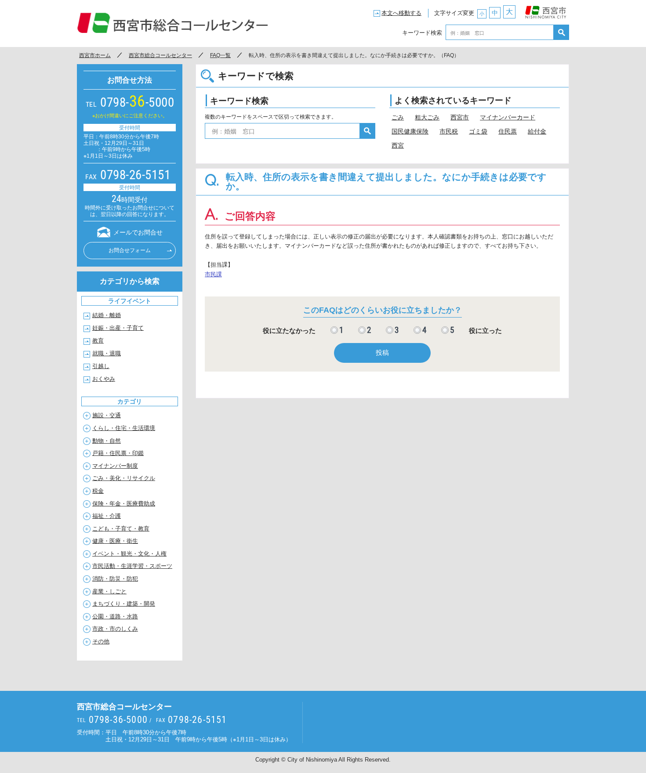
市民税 (448, 131)
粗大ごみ (427, 117)
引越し (100, 366)
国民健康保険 (410, 131)
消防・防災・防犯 (115, 578)
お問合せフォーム (130, 250)
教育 (98, 340)
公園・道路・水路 (115, 616)
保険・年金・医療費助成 (123, 503)
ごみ (398, 117)
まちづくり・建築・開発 (123, 603)
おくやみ (103, 379)
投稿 (382, 352)
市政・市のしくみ (115, 628)
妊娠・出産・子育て (118, 328)
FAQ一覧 (220, 55)
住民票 (507, 131)
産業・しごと (109, 591)
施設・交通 (106, 415)
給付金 (537, 131)
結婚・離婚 (106, 315)
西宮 (398, 145)
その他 (100, 641)
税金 (98, 491)
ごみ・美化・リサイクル (123, 478)
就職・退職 (106, 353)
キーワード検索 (422, 32)
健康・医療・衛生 (115, 541)
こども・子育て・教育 (120, 528)
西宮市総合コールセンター (173, 23)
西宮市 (545, 10)
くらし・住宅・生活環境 (123, 428)
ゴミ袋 (478, 131)
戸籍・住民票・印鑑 (118, 453)
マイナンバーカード (507, 117)
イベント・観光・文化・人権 (129, 553)
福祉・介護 (106, 516)
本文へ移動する (401, 13)
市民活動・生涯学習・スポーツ (132, 566)
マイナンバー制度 (115, 465)
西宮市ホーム (95, 55)
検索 (561, 32)
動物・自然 (106, 440)
